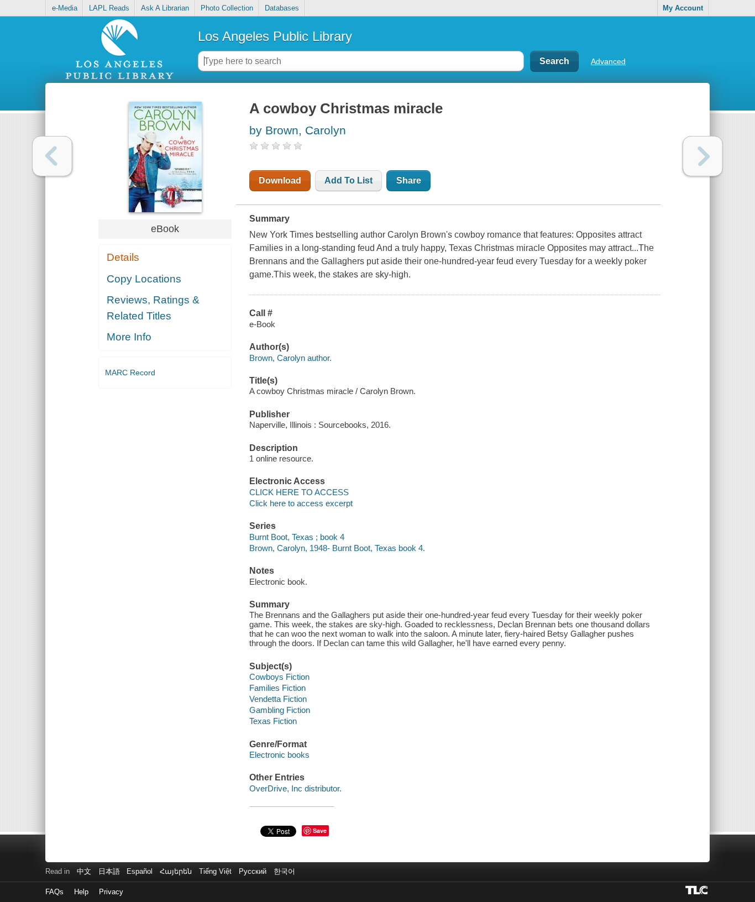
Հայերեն (176, 871)
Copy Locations (144, 279)
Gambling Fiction (279, 710)
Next (703, 156)
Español (140, 871)
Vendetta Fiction (278, 699)
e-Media (64, 8)
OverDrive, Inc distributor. (295, 788)
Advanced (608, 61)
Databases (282, 8)
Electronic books (279, 754)
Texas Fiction (273, 721)
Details (123, 257)
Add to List (348, 180)
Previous (52, 156)
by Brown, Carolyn (297, 130)
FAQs (54, 892)
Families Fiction (277, 688)
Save (320, 830)
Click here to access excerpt (301, 503)
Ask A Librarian (165, 8)
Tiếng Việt (215, 871)
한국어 (284, 871)
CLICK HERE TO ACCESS (299, 492)
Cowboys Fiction (279, 676)
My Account (683, 8)
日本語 (109, 871)
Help (81, 892)
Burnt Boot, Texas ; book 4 (296, 537)
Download (280, 180)
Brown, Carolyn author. (290, 358)
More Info (129, 337)
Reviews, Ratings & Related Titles (153, 308)
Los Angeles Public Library (275, 36)
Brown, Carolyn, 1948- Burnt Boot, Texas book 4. (337, 548)
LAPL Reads (109, 8)
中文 (84, 871)
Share (408, 180)
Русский (252, 871)
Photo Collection (227, 8)
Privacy (111, 892)
